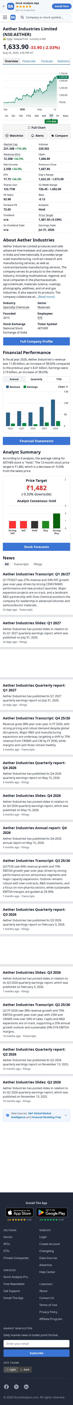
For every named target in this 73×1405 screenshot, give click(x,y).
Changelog (46, 1251)
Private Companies (16, 1258)
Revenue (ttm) (12, 154)
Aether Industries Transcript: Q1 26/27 (36, 574)
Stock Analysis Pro (16, 1277)
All (7, 564)
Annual (14, 379)
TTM (58, 379)
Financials (29, 61)
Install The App (13, 1298)
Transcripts (21, 564)
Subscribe (36, 1353)
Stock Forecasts (36, 547)
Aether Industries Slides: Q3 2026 (32, 972)
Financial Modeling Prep (46, 1117)
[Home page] (13, 17)
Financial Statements (37, 441)
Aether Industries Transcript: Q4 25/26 (36, 718)
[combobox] (45, 17)
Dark (27, 1369)
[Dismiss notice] (3, 6)
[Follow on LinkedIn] (26, 1387)
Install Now (62, 6)
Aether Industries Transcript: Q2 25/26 (36, 1004)
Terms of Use (48, 1305)
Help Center (47, 1272)
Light (12, 1369)
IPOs (7, 1244)
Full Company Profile (36, 341)
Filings (38, 564)
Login (43, 1237)
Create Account (49, 1244)
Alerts (39, 136)
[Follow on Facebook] (6, 1387)
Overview (11, 61)
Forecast (47, 61)
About (43, 1291)
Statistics (64, 61)
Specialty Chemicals (16, 307)
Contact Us (46, 1298)
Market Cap (11, 144)
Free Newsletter (14, 1284)
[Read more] (46, 297)
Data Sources (48, 1258)
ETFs (7, 1251)
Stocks (8, 1237)
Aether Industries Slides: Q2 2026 (32, 1082)
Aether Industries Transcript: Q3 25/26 (36, 860)
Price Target (46, 215)
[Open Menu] (5, 17)
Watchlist (16, 136)
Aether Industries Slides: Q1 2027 (32, 623)
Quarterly (36, 379)
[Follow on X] (16, 1387)
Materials (44, 307)
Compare (61, 136)
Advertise (45, 1265)
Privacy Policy (48, 1312)
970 (40, 318)
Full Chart (39, 128)
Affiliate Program (50, 1319)
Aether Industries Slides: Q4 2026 (32, 795)
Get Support (12, 1291)
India (9, 38)
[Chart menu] (65, 479)
